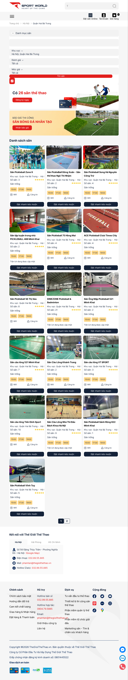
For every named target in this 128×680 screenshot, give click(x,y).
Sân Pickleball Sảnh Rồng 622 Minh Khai (100, 424)
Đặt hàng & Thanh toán (21, 617)
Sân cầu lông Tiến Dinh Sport (25, 422)
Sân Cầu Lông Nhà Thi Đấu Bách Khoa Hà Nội (61, 424)
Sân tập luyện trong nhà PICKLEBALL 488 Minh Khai (24, 237)
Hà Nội (26, 23)
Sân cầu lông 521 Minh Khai (24, 362)
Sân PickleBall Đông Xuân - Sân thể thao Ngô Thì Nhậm (63, 174)
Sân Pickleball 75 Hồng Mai (61, 235)
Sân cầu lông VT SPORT (96, 362)
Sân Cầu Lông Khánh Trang (61, 362)
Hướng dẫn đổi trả (19, 601)
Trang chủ (14, 23)
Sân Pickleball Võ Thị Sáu (23, 299)
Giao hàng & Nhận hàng (22, 611)
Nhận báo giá (22, 127)
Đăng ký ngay (22, 100)
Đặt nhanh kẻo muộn (27, 204)
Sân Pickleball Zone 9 (21, 172)
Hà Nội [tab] (18, 542)
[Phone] (122, 666)
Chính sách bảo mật (20, 596)
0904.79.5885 (44, 608)
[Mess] (122, 649)
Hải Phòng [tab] (36, 542)
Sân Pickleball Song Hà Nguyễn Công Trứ (100, 174)
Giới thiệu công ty (47, 623)
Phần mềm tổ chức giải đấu (77, 621)
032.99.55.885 (36, 558)
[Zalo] (122, 657)
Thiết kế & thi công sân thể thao (77, 603)
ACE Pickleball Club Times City (100, 235)
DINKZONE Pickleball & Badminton (59, 301)
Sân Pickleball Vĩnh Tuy (22, 485)
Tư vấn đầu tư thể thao (77, 596)
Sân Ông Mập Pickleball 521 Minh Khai (98, 301)
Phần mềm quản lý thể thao (77, 612)
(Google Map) (33, 553)
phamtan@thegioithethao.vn (36, 563)
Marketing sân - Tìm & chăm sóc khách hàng (77, 630)
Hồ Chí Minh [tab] (54, 542)
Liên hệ (41, 628)
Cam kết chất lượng (20, 606)
